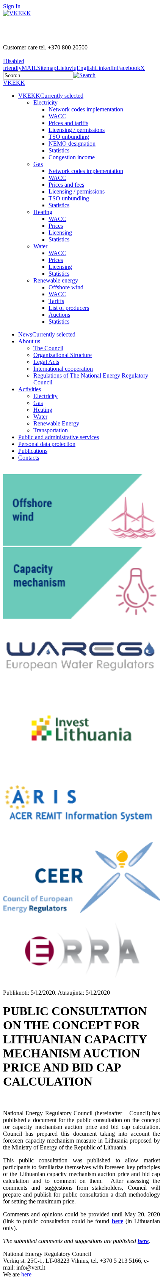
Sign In (11, 6)
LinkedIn (106, 68)
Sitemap (46, 68)
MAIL (29, 68)
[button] (84, 75)
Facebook (128, 68)
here (117, 1221)
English (86, 68)
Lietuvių (66, 68)
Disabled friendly (13, 64)
